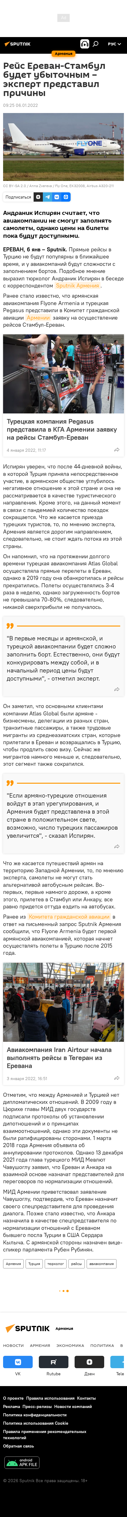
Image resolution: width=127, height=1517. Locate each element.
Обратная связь (18, 1446)
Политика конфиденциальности (35, 1415)
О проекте (13, 1398)
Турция (34, 1263)
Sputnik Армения (77, 285)
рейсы (76, 1263)
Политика (102, 1345)
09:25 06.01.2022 (20, 105)
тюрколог (55, 1263)
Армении (38, 317)
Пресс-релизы (37, 1406)
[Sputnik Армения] (18, 46)
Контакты (86, 1398)
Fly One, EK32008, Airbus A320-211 (84, 185)
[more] (117, 449)
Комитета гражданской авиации (69, 916)
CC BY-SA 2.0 (14, 185)
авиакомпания (101, 1263)
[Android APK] (22, 1463)
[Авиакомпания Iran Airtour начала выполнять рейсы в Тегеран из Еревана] (63, 1002)
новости (13, 1345)
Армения (13, 1263)
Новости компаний (73, 1406)
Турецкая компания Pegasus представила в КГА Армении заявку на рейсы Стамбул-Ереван (62, 429)
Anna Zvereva (40, 185)
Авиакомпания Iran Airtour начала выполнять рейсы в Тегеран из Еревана (59, 1058)
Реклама (11, 1406)
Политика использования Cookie (35, 1423)
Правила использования (50, 1398)
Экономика (70, 1345)
